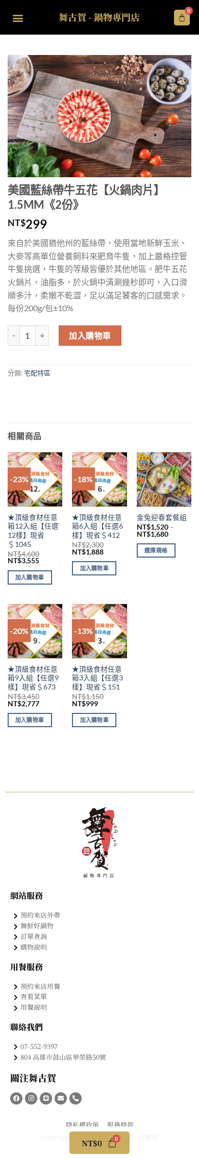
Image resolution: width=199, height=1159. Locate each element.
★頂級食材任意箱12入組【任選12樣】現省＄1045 (33, 530)
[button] (17, 17)
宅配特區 (37, 373)
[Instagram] (31, 1098)
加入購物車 (90, 335)
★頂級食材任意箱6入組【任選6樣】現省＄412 (97, 526)
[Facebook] (16, 1098)
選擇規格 (155, 550)
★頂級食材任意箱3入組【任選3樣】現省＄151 (97, 678)
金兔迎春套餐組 (162, 517)
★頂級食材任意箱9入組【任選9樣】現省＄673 (33, 678)
